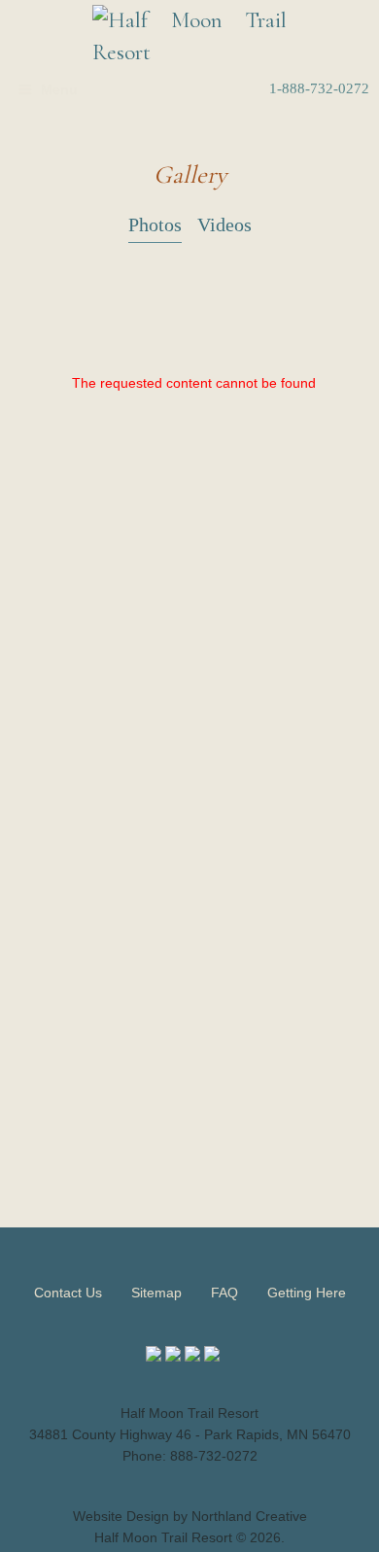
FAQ (224, 1292)
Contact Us (68, 1292)
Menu (59, 89)
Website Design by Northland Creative (190, 1516)
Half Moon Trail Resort (163, 1537)
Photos (155, 224)
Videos (224, 224)
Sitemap (156, 1292)
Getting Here (306, 1292)
